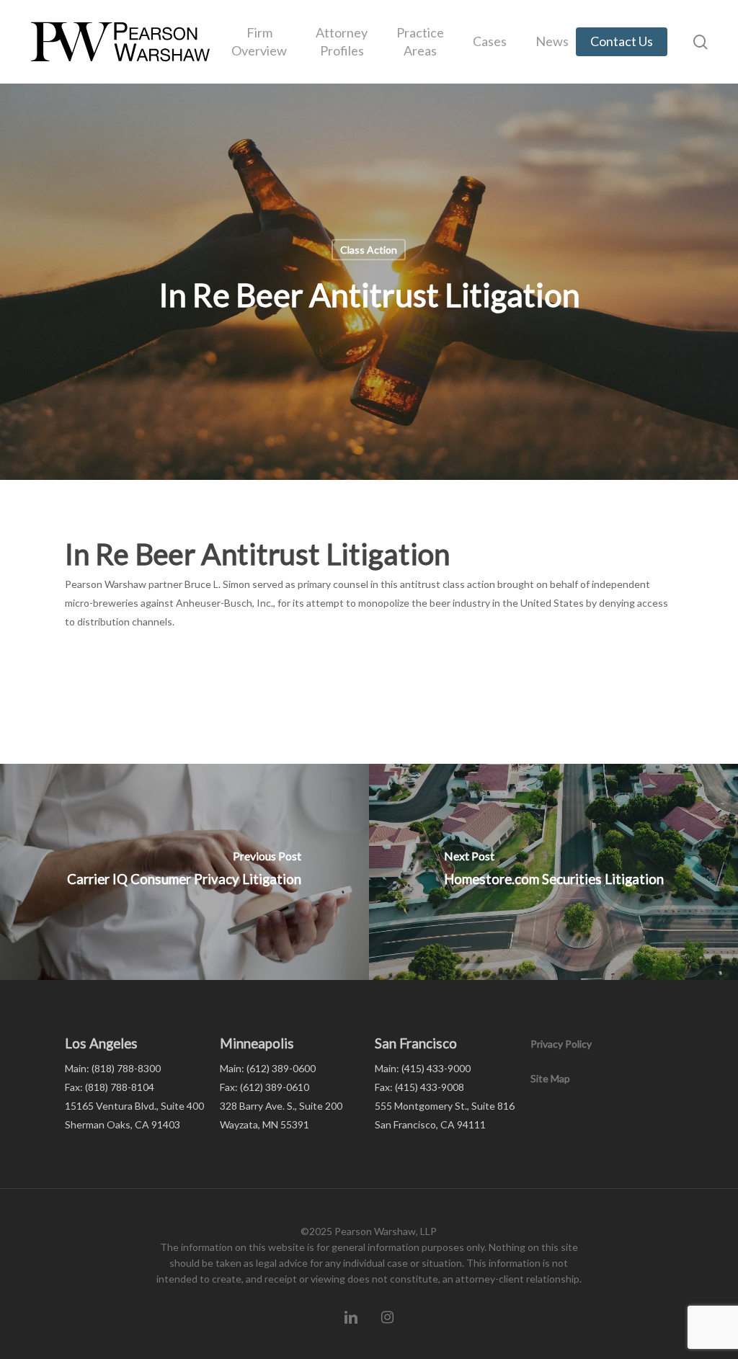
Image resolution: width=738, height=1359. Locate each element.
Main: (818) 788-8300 (113, 1068)
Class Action (368, 250)
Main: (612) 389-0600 (268, 1068)
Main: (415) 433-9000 (423, 1068)
